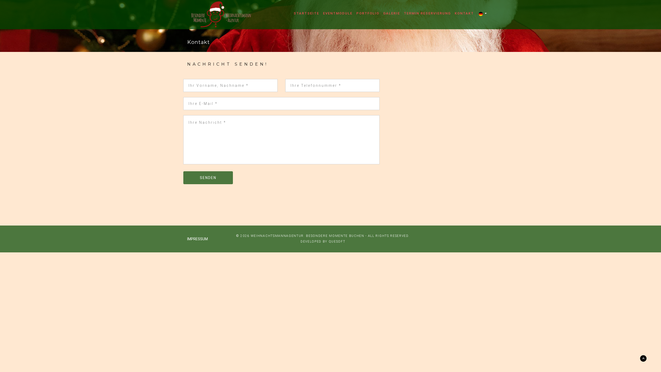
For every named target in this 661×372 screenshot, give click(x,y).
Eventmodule (337, 13)
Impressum (197, 239)
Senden (208, 178)
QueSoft (337, 241)
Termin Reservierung (427, 13)
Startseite (306, 13)
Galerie (391, 13)
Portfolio (367, 13)
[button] (483, 14)
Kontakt (464, 13)
